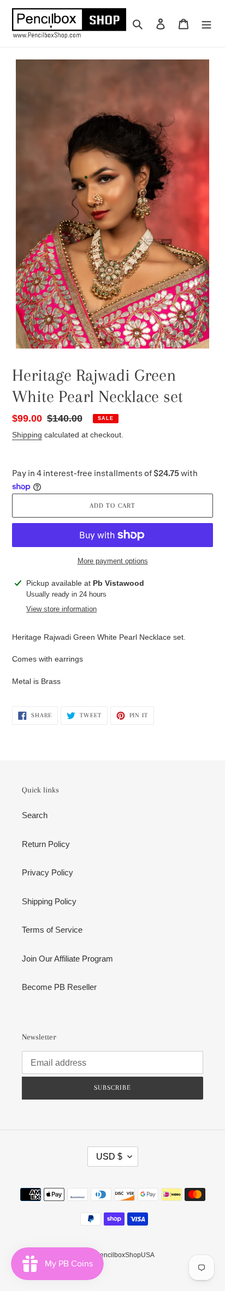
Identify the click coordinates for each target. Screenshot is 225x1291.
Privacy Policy (47, 872)
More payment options (113, 561)
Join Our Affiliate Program (67, 958)
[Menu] (206, 23)
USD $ (109, 1156)
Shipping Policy (49, 901)
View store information (61, 609)
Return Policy (46, 844)
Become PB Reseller (59, 987)
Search (35, 815)
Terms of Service (52, 929)
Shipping (27, 434)
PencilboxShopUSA (125, 1255)
